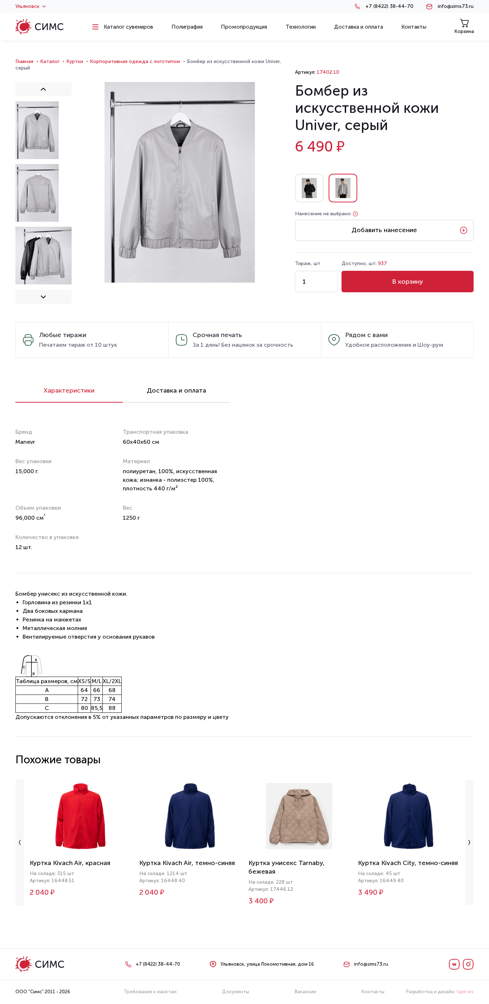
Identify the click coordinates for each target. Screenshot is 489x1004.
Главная (24, 61)
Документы (235, 991)
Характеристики (69, 390)
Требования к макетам (150, 991)
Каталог (49, 61)
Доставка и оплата (176, 390)
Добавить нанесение (384, 230)
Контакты (373, 991)
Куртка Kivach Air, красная (70, 863)
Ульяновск (27, 6)
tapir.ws (465, 991)
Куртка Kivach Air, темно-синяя (187, 863)
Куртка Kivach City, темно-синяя (408, 863)
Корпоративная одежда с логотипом (135, 61)
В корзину (407, 281)
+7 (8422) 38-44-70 (389, 6)
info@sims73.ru (456, 6)
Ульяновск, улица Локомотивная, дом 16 (267, 964)
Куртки (74, 61)
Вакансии (305, 991)
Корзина (464, 31)
